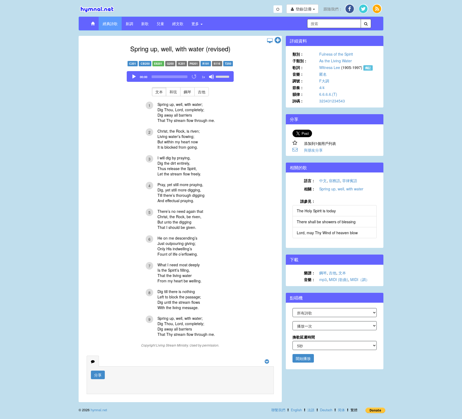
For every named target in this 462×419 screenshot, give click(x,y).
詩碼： (298, 100)
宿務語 (334, 180)
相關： (309, 188)
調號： (298, 80)
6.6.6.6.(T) (328, 94)
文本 (159, 91)
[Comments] (93, 361)
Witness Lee (329, 67)
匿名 (323, 74)
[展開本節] (278, 40)
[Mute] (211, 76)
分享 (98, 375)
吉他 (201, 91)
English (296, 410)
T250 (228, 63)
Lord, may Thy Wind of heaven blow (327, 232)
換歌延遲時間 (303, 337)
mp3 (323, 279)
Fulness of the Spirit (336, 54)
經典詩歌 (110, 23)
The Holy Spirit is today (316, 210)
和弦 (173, 91)
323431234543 (332, 100)
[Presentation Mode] (269, 40)
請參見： (307, 201)
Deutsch (326, 410)
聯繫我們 (278, 410)
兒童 (160, 23)
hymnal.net (99, 410)
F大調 (324, 80)
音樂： (298, 74)
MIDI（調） (359, 279)
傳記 (368, 68)
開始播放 (303, 358)
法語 (310, 410)
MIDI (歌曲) (338, 279)
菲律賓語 (349, 180)
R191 (205, 63)
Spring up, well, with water (341, 188)
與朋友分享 (313, 150)
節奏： (298, 87)
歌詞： (298, 67)
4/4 (322, 87)
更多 (195, 23)
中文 (323, 180)
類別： (298, 54)
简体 (341, 410)
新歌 (145, 23)
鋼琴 (187, 91)
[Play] (134, 76)
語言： (309, 180)
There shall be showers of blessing (326, 221)
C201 (132, 63)
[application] (180, 76)
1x (203, 77)
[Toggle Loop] (194, 76)
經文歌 (177, 23)
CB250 (145, 63)
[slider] (223, 76)
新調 (129, 23)
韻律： (298, 94)
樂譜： (309, 272)
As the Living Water (335, 60)
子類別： (299, 60)
